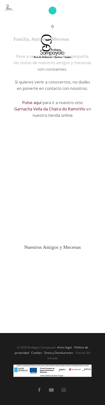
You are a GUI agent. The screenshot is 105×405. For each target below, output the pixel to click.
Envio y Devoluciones (58, 353)
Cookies (36, 353)
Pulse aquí (32, 102)
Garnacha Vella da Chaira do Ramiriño (49, 109)
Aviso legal (64, 347)
